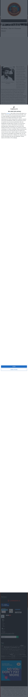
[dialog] (14, 348)
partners (8, 113)
